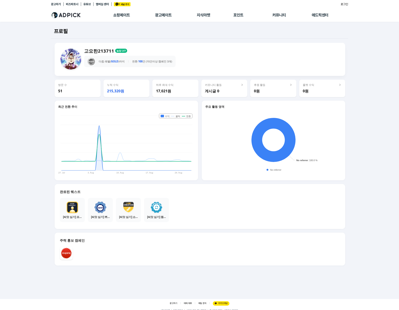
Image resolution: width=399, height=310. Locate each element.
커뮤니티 (279, 15)
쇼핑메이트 (121, 15)
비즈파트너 (72, 4)
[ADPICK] (82, 15)
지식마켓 (203, 15)
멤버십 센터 (102, 4)
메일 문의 (202, 303)
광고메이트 (163, 15)
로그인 (344, 4)
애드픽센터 (320, 15)
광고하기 (56, 4)
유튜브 (87, 4)
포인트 (238, 15)
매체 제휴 (188, 303)
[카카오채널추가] (122, 4)
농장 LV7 (121, 50)
